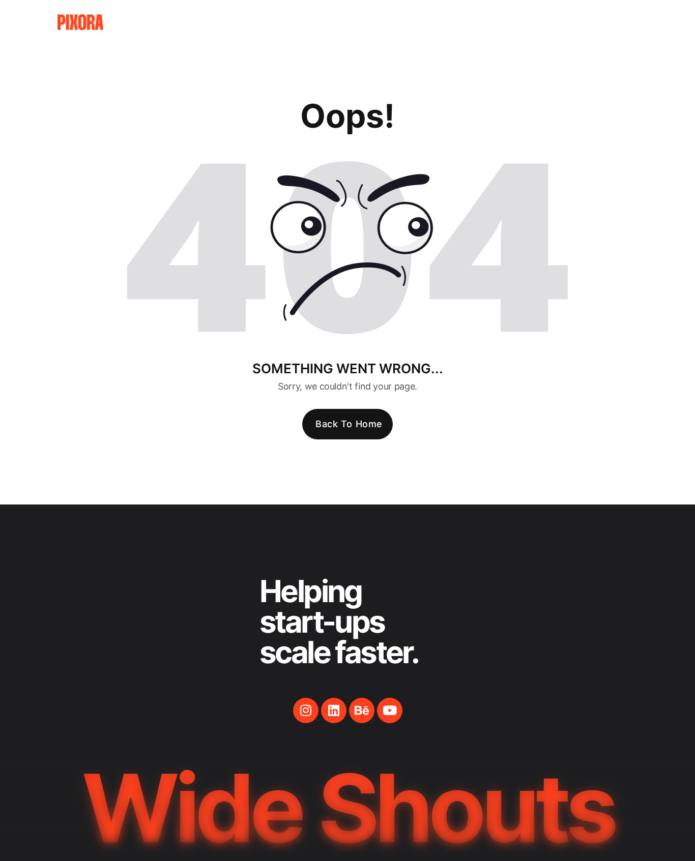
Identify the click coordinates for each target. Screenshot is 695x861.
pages (424, 22)
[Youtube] (389, 710)
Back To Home (348, 424)
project (470, 22)
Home (384, 22)
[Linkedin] (333, 710)
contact (559, 22)
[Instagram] (305, 710)
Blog (514, 22)
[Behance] (361, 710)
